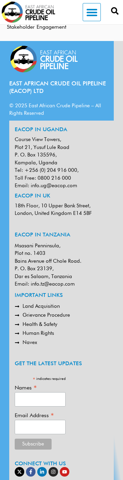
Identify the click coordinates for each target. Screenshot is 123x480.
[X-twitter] (19, 472)
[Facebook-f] (31, 472)
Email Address (34, 415)
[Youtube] (64, 472)
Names (26, 388)
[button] (92, 12)
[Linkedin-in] (42, 472)
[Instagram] (53, 472)
